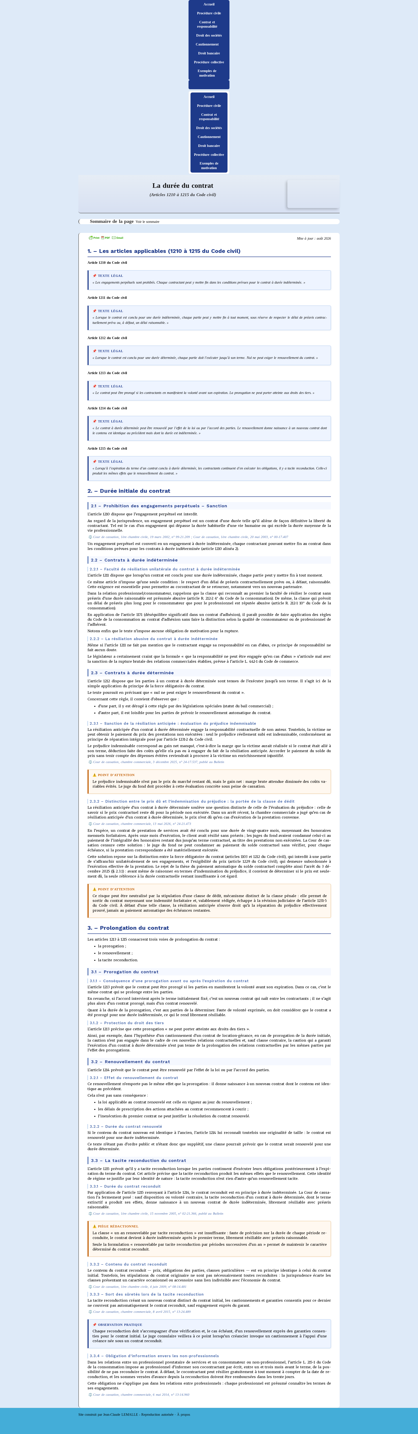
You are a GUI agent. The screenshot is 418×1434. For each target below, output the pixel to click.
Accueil (209, 4)
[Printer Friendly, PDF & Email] (106, 237)
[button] (209, 84)
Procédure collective (209, 62)
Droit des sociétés (209, 35)
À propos (183, 1414)
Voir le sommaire (148, 222)
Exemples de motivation (207, 73)
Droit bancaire (209, 53)
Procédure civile (209, 13)
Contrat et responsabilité (207, 24)
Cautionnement (207, 44)
